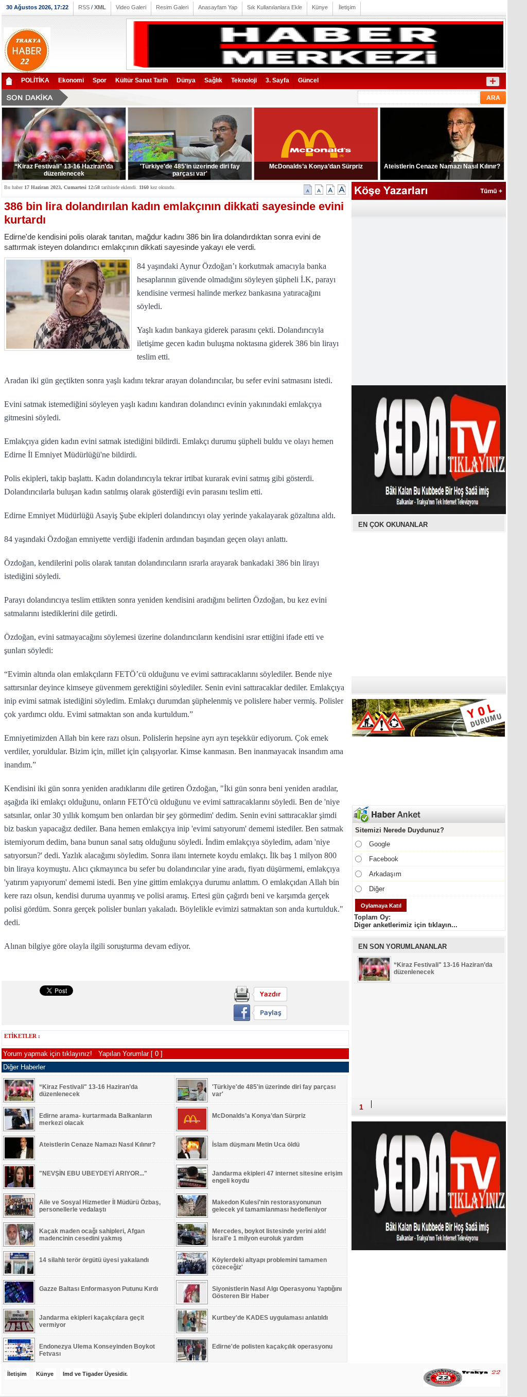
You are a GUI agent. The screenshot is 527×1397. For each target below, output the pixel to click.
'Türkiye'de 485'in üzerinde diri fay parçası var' (190, 170)
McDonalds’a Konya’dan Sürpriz (316, 166)
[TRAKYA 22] (27, 71)
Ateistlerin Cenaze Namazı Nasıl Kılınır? (442, 166)
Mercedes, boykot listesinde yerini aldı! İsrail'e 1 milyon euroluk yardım (269, 1235)
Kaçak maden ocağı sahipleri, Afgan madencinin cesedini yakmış (92, 1235)
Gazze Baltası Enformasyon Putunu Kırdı (98, 1288)
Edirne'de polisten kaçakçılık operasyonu (272, 1346)
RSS (84, 7)
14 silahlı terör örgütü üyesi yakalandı (94, 1260)
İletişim (347, 7)
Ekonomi (71, 80)
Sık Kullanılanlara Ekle (274, 7)
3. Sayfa (277, 80)
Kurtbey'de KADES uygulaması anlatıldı (270, 1317)
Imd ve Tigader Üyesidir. (95, 1374)
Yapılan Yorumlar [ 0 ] (130, 1054)
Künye (320, 7)
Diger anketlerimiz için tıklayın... (406, 925)
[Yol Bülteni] (429, 735)
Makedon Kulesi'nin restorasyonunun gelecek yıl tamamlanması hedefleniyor (269, 1206)
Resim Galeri (172, 7)
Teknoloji (244, 80)
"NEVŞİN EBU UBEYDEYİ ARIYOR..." (93, 1173)
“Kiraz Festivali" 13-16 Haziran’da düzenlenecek (63, 170)
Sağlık (213, 80)
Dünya (186, 80)
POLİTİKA (35, 80)
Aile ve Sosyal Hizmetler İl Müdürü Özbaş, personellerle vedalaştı (100, 1206)
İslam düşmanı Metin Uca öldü (256, 1144)
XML (100, 7)
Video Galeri (131, 7)
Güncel (308, 80)
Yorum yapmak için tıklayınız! (48, 1054)
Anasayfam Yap (217, 7)
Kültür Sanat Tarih (141, 80)
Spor (100, 80)
